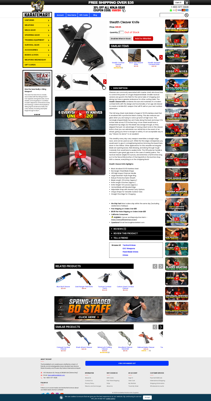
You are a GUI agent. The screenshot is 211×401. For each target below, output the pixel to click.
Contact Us (89, 381)
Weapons (29, 25)
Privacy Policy (89, 383)
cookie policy (110, 398)
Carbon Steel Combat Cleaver (125, 287)
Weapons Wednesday (35, 60)
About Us (88, 378)
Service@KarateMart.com (56, 375)
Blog (95, 15)
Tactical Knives (129, 245)
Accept (147, 397)
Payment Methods (156, 378)
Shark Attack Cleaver (84, 347)
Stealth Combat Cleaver (118, 63)
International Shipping (157, 381)
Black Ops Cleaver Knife (136, 63)
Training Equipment (34, 40)
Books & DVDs (31, 55)
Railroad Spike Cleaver (146, 347)
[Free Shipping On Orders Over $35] (78, 4)
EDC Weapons (129, 248)
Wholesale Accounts (157, 386)
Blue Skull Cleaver (63, 287)
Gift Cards (83, 15)
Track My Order (133, 386)
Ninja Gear (30, 30)
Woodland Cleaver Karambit (125, 348)
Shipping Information (157, 383)
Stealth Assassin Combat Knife (154, 63)
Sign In (130, 378)
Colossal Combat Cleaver (63, 348)
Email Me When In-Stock (120, 38)
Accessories (31, 50)
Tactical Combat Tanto (104, 287)
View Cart (131, 381)
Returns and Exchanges (93, 386)
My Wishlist (132, 383)
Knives (125, 255)
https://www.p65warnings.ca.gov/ (124, 219)
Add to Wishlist (143, 38)
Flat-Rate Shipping (113, 381)
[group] (118, 58)
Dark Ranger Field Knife (84, 287)
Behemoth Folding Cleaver (105, 348)
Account (60, 15)
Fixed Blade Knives (130, 252)
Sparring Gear (32, 35)
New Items (72, 15)
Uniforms (29, 20)
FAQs (108, 383)
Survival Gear (32, 45)
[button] (104, 81)
